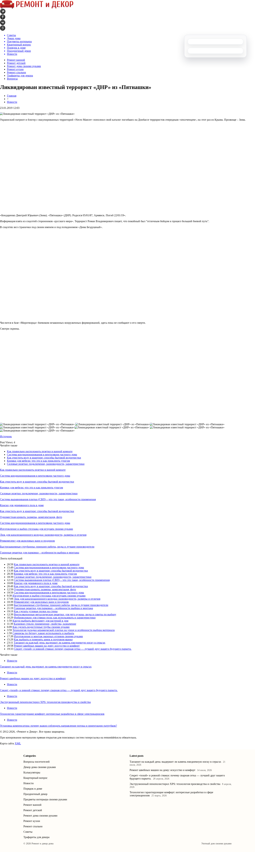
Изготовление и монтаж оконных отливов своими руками (48, 636)
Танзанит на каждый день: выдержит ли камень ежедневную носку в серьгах (59, 642)
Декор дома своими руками (39, 767)
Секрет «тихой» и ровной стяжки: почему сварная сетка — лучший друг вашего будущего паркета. (72, 648)
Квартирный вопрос (35, 777)
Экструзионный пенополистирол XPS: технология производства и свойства (45, 702)
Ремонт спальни (16, 72)
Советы (27, 831)
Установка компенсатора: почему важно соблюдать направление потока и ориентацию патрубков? (58, 725)
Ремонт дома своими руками (24, 66)
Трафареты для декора (20, 75)
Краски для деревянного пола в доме (22, 505)
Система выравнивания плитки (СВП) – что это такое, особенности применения (48, 499)
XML (18, 743)
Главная (11, 95)
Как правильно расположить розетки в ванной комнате (40, 451)
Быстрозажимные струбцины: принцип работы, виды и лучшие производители (47, 546)
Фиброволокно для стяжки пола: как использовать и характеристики (55, 617)
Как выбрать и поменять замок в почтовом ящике (43, 639)
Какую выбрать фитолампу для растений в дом (40, 620)
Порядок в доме (32, 788)
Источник (6, 436)
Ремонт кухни (15, 69)
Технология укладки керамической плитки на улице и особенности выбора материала (63, 630)
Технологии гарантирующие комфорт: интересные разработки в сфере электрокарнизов (52, 713)
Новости (12, 101)
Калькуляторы (31, 772)
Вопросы (12, 78)
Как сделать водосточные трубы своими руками (41, 626)
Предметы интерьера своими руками (45, 799)
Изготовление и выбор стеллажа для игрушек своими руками (36, 528)
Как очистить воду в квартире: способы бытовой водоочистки (44, 457)
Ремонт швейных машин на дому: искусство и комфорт (47, 645)
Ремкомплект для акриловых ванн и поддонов (27, 540)
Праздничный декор (35, 794)
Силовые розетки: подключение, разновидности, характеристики (45, 463)
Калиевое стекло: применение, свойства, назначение (45, 623)
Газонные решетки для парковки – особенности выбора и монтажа (39, 552)
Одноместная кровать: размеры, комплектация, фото (31, 517)
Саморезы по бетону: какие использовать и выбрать (43, 633)
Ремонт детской (16, 63)
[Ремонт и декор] (36, 7)
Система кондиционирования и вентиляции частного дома (42, 454)
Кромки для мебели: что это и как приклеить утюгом (38, 460)
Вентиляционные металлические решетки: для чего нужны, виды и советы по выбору (65, 614)
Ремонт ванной (16, 59)
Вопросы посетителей (36, 761)
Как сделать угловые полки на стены (36, 611)
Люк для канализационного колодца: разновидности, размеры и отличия (43, 534)
